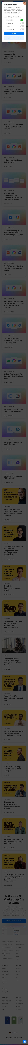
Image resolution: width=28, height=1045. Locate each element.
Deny (19, 38)
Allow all (14, 33)
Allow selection (9, 38)
